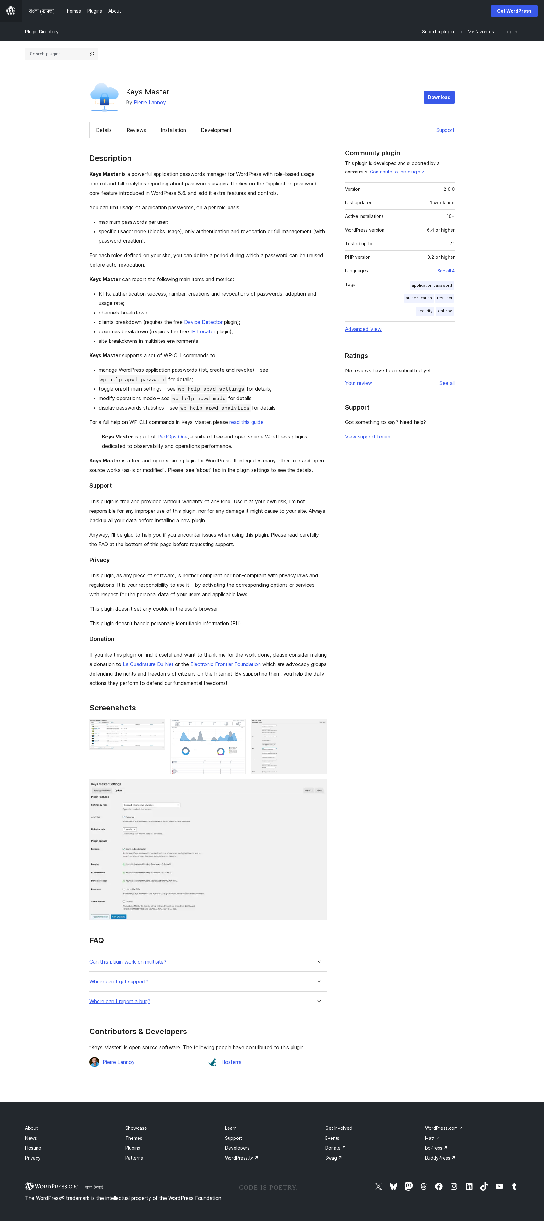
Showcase (136, 1128)
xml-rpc (445, 310)
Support (445, 130)
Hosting (33, 1147)
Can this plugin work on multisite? (127, 962)
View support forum (367, 436)
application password (432, 285)
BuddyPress (440, 1158)
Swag (333, 1158)
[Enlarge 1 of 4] (157, 727)
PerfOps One (172, 436)
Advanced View (363, 329)
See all (447, 383)
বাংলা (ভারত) (94, 1187)
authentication (419, 298)
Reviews (136, 130)
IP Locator (202, 331)
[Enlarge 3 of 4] (318, 727)
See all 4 (446, 270)
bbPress (436, 1147)
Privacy (33, 1158)
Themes (133, 1138)
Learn (231, 1128)
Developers (237, 1147)
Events (332, 1138)
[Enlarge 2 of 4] (237, 727)
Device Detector (203, 322)
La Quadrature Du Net (148, 664)
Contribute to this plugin (395, 171)
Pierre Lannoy (150, 102)
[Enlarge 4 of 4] (318, 787)
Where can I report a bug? (119, 1001)
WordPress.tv (241, 1158)
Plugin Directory (42, 31)
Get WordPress (514, 11)
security (425, 310)
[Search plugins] (92, 54)
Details (104, 130)
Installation (173, 130)
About (31, 1128)
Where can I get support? (118, 982)
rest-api (444, 298)
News (31, 1138)
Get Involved (338, 1128)
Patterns (134, 1158)
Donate (335, 1147)
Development (216, 130)
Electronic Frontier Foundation (225, 664)
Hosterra (231, 1062)
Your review (358, 383)
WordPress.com (444, 1128)
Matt (432, 1138)
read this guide (247, 422)
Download (439, 97)
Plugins (132, 1147)
